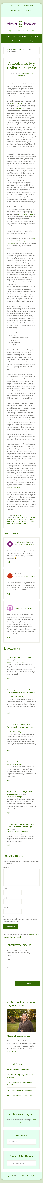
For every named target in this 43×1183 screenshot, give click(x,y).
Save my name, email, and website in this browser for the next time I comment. (20, 920)
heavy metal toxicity (23, 521)
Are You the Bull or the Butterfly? (18, 1069)
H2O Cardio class (14, 487)
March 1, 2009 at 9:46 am (23, 608)
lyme (13, 523)
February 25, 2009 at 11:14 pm (25, 576)
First (8, 968)
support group (27, 523)
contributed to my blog (25, 214)
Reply (8, 562)
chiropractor (24, 517)
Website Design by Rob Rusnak (31, 1176)
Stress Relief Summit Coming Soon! (19, 1095)
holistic (32, 521)
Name (5, 889)
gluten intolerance (12, 521)
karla (16, 606)
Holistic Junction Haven (22, 542)
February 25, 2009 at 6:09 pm (24, 544)
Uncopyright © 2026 (9, 1176)
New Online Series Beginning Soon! (19, 1090)
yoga (33, 523)
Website (5, 907)
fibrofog (24, 519)
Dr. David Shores (11, 519)
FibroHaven (21, 24)
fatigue (19, 519)
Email (5, 898)
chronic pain (31, 517)
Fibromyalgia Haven (14, 762)
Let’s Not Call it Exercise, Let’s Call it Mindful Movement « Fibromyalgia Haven (20, 826)
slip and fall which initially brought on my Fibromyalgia (21, 241)
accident (17, 517)
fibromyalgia (31, 519)
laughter (9, 523)
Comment (6, 867)
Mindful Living (18, 515)
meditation (19, 523)
